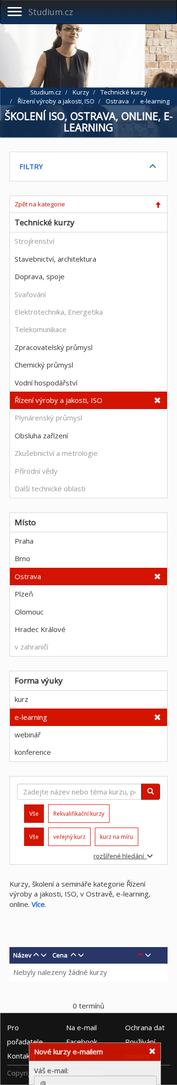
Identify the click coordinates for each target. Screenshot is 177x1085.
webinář (28, 734)
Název (22, 955)
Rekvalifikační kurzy (78, 814)
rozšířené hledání (120, 856)
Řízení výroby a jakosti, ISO (58, 400)
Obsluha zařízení (41, 435)
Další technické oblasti (50, 488)
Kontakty (21, 1055)
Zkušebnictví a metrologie (56, 453)
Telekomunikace (41, 329)
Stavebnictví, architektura (55, 259)
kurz (21, 699)
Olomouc (29, 611)
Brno (22, 558)
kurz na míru (116, 837)
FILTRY (31, 166)
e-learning (31, 717)
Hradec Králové (40, 629)
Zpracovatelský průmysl (54, 347)
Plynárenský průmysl (48, 417)
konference (33, 752)
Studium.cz (50, 11)
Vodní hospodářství (46, 382)
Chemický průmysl (44, 364)
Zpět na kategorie (40, 204)
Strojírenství (34, 241)
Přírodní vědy (36, 471)
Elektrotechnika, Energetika (59, 311)
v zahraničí (31, 646)
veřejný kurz (69, 837)
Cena (59, 955)
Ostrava (28, 576)
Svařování (30, 294)
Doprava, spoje (40, 276)
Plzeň (24, 593)
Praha (24, 541)
